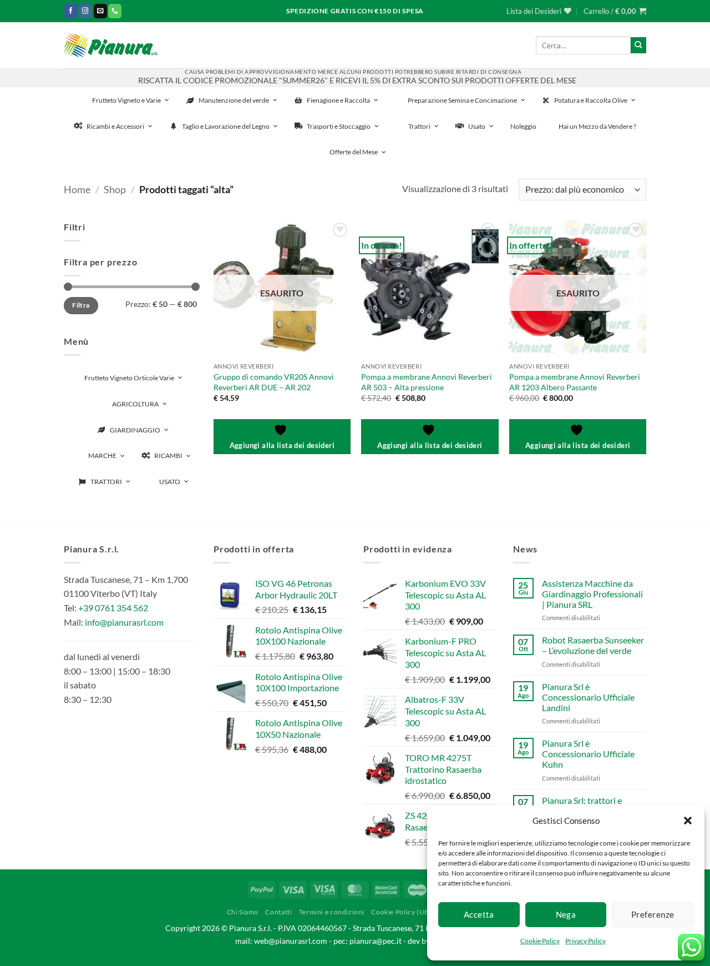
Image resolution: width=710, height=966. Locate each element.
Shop (115, 189)
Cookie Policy (540, 941)
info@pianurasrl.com (124, 622)
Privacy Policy (585, 941)
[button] (687, 820)
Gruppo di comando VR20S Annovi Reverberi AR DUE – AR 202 (274, 382)
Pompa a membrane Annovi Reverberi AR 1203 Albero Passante (574, 382)
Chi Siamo (243, 912)
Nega (566, 914)
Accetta (479, 914)
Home (77, 189)
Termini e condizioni (331, 912)
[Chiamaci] (114, 11)
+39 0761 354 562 (113, 607)
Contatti (278, 912)
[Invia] (638, 45)
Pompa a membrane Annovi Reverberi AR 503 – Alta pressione (426, 382)
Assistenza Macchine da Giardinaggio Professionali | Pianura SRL (592, 594)
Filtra (80, 305)
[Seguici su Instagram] (85, 11)
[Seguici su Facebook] (71, 11)
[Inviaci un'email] (100, 11)
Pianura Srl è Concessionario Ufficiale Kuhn (588, 753)
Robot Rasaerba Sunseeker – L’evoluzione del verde (593, 645)
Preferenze (652, 914)
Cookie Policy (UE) (401, 912)
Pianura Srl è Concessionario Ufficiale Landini (588, 697)
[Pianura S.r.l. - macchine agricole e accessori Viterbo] (111, 45)
